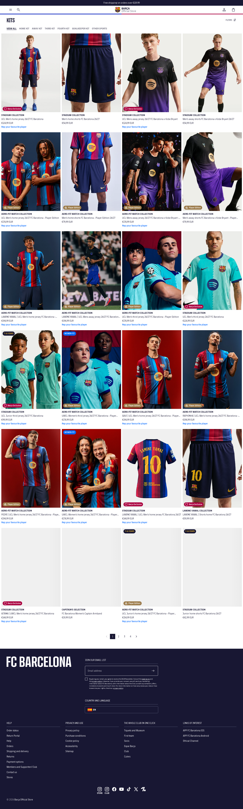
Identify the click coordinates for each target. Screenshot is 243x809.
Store (99, 793)
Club (126, 751)
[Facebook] (114, 789)
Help (9, 740)
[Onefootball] (143, 789)
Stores (10, 777)
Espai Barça (129, 746)
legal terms (146, 679)
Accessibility (71, 746)
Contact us (12, 772)
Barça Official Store (23, 799)
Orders (10, 746)
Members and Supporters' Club (22, 766)
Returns (10, 756)
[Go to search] (18, 10)
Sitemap (69, 751)
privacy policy (97, 681)
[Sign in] (224, 10)
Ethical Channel (190, 740)
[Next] (136, 636)
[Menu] (11, 10)
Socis (126, 740)
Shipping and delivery (18, 751)
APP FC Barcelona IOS (193, 730)
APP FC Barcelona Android (196, 735)
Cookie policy (72, 740)
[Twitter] (136, 789)
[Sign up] (153, 670)
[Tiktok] (128, 789)
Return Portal (13, 735)
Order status (13, 730)
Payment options (15, 761)
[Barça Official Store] (125, 10)
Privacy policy (72, 730)
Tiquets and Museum (134, 730)
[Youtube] (121, 789)
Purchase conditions (75, 735)
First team (129, 735)
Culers (127, 756)
